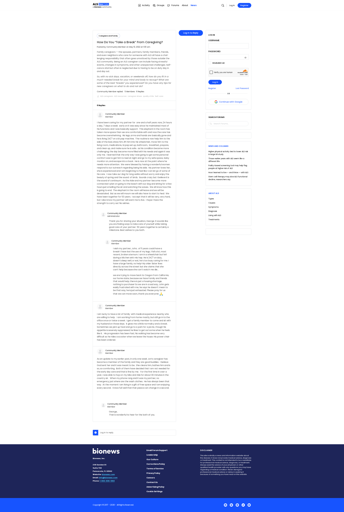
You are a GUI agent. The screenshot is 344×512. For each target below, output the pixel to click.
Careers (150, 477)
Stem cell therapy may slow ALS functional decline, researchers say (227, 178)
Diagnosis (212, 211)
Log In (232, 5)
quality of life (148, 96)
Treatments (213, 219)
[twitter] (243, 505)
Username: (214, 40)
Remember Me (218, 63)
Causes (211, 202)
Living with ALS (214, 215)
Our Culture (152, 459)
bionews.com (108, 474)
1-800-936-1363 (107, 481)
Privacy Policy (153, 473)
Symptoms (213, 207)
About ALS (213, 193)
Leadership (152, 455)
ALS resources (120, 96)
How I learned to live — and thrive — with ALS (228, 172)
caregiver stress (135, 96)
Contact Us (152, 482)
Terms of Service (155, 468)
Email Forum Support (156, 450)
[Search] (222, 5)
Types (211, 198)
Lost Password (242, 88)
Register (244, 5)
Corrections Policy (155, 464)
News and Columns (218, 146)
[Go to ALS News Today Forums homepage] (102, 5)
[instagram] (231, 505)
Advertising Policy (155, 487)
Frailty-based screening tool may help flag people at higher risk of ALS (227, 167)
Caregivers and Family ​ (108, 36)
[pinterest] (237, 505)
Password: (214, 51)
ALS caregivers (106, 96)
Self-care (159, 96)
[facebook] (225, 505)
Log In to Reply (190, 32)
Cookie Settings (154, 491)
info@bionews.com (108, 477)
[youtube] (249, 505)
